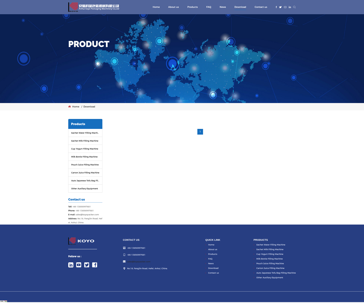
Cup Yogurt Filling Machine (84, 149)
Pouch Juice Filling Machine (85, 164)
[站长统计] (3, 301)
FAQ (208, 7)
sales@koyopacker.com (138, 261)
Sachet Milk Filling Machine (84, 141)
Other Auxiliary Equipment (84, 188)
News (223, 7)
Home (156, 7)
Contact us (261, 7)
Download (240, 7)
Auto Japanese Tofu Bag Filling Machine (85, 180)
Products (192, 7)
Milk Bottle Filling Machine (84, 156)
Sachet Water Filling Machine (85, 133)
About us (173, 7)
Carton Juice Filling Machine (85, 172)
